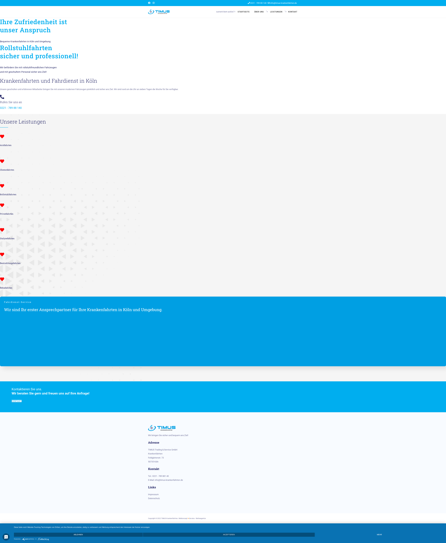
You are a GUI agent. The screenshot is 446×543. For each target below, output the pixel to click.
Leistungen (276, 12)
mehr (379, 534)
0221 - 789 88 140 (258, 3)
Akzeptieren (229, 534)
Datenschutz (154, 498)
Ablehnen (78, 534)
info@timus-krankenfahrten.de (283, 3)
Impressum (153, 494)
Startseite (244, 12)
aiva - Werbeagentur (199, 518)
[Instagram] (154, 3)
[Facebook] (149, 3)
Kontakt (292, 12)
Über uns (259, 12)
